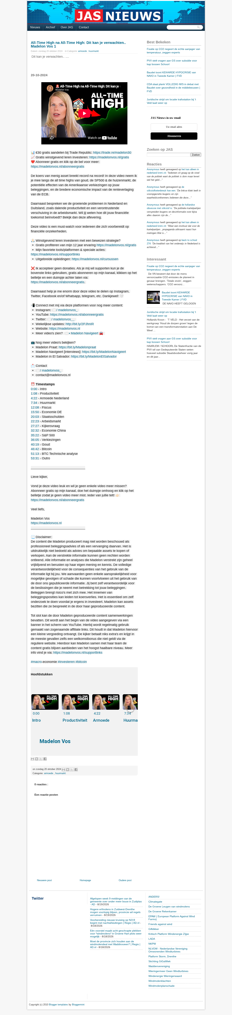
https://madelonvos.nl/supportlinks (55, 254)
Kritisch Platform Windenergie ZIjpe (168, 933)
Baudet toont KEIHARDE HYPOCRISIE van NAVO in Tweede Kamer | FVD (177, 296)
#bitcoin (81, 662)
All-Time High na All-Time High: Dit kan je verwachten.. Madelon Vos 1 (78, 44)
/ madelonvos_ (67, 310)
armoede (83, 51)
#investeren (66, 662)
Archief (50, 27)
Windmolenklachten (159, 980)
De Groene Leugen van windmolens (169, 906)
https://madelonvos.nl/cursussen (95, 259)
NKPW (152, 943)
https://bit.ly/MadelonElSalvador (94, 356)
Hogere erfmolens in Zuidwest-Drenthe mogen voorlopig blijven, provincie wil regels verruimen (115, 912)
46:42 (35, 449)
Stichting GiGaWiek (159, 961)
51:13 (35, 454)
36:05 (35, 440)
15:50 (35, 412)
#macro (36, 662)
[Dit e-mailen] (32, 759)
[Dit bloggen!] (36, 759)
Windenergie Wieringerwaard (165, 976)
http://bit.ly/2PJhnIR (80, 324)
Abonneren (174, 136)
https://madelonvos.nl (64, 328)
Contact (84, 27)
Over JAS (67, 27)
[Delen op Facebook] (45, 759)
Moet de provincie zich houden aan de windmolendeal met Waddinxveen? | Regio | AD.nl (115, 944)
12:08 (35, 407)
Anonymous (153, 169)
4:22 (34, 398)
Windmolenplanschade (161, 985)
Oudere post (125, 880)
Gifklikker (153, 929)
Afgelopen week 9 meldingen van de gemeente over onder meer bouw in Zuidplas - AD (116, 901)
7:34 (34, 403)
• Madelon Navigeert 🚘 (86, 333)
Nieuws (35, 27)
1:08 (34, 393)
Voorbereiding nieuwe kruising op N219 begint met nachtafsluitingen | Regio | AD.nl (114, 921)
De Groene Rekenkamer (162, 911)
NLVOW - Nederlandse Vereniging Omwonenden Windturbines (167, 950)
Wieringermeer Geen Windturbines (168, 971)
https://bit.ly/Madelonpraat (77, 347)
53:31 (35, 458)
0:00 (34, 389)
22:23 (35, 421)
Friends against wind (160, 924)
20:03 (35, 417)
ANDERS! (154, 896)
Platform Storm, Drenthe (162, 956)
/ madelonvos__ (63, 319)
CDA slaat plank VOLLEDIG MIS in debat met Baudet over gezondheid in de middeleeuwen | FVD (173, 88)
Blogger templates (59, 1004)
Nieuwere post (44, 880)
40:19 (35, 444)
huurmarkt (94, 51)
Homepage (85, 880)
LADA (151, 938)
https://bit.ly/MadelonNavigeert (104, 352)
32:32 (35, 430)
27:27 (35, 426)
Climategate (155, 901)
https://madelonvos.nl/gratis (109, 157)
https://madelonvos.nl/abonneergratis (57, 166)
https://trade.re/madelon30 (112, 152)
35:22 (35, 435)
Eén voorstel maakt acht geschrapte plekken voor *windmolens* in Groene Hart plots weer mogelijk (116, 933)
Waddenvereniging (159, 966)
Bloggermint (78, 1004)
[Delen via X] (41, 759)
